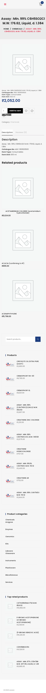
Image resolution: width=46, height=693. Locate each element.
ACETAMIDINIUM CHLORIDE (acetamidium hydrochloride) (23, 212)
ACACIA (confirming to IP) (13, 263)
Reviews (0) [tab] (21, 132)
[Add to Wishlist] (26, 111)
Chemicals (17, 29)
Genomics (9, 536)
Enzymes (9, 529)
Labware (9, 551)
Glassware (10, 553)
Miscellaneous (11, 575)
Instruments (10, 560)
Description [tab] (7, 132)
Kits (6, 544)
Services (9, 582)
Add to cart (15, 110)
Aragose (9, 522)
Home (6, 29)
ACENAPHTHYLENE (9, 314)
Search (39, 341)
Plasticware (10, 568)
